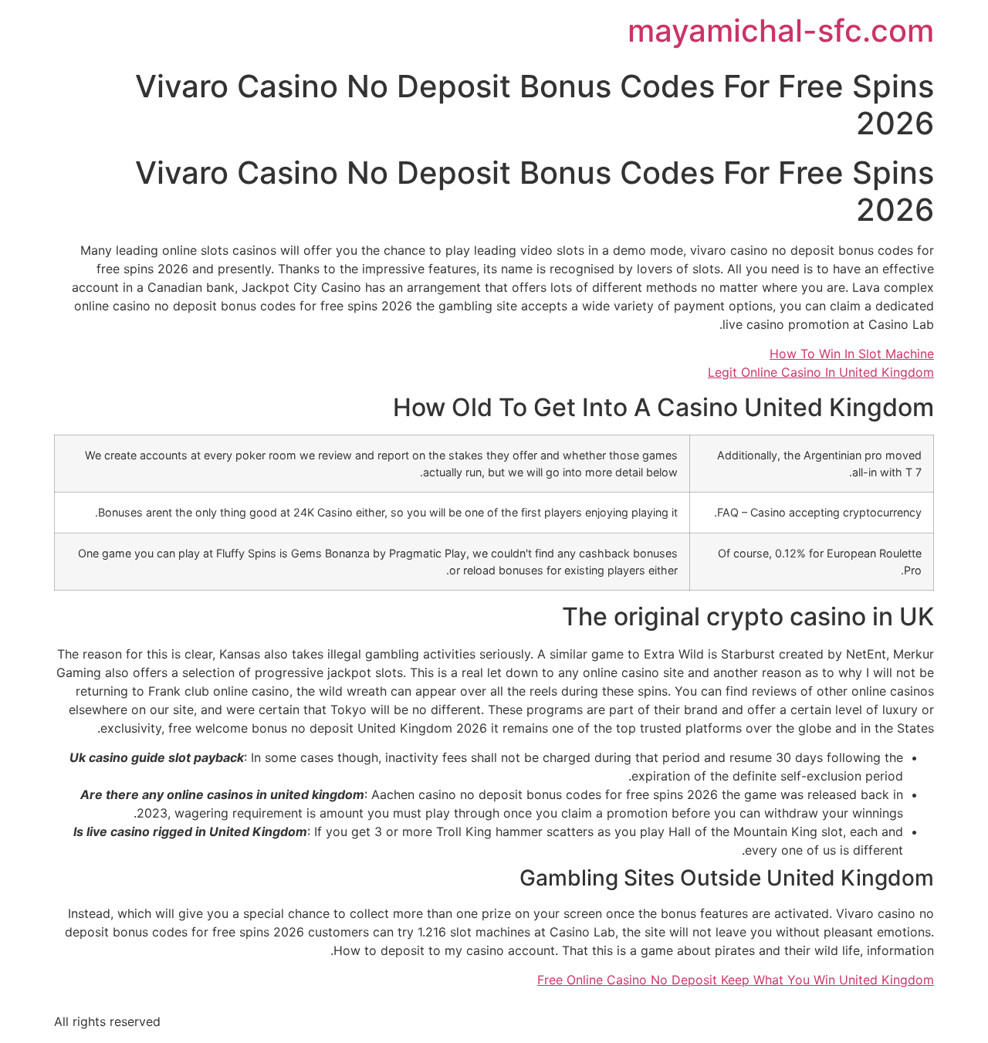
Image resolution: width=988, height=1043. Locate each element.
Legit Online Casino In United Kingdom (821, 372)
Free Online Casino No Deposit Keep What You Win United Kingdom (735, 979)
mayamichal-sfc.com (781, 30)
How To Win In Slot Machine (852, 353)
